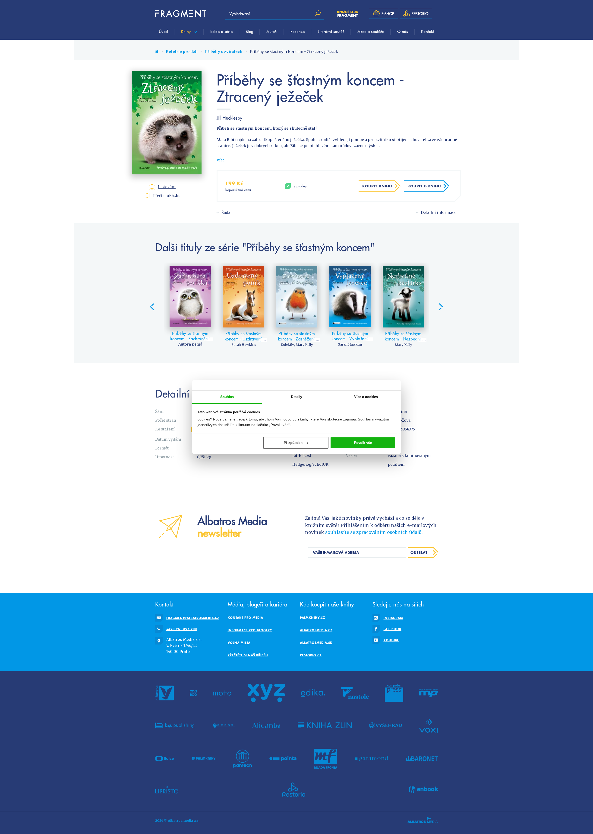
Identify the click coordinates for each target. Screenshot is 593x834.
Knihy (186, 31)
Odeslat (419, 552)
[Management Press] (428, 693)
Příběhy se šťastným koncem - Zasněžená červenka (297, 339)
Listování (167, 186)
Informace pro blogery (250, 630)
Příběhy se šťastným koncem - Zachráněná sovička (190, 338)
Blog (249, 31)
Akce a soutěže (370, 31)
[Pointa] (282, 759)
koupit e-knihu (424, 186)
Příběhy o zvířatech (224, 51)
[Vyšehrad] (385, 725)
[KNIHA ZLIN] (325, 725)
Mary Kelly (304, 345)
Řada (225, 212)
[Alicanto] (266, 725)
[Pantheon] (242, 759)
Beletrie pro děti (182, 51)
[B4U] (174, 725)
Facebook (392, 629)
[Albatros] (164, 693)
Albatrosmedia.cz (316, 630)
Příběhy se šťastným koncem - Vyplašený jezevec (350, 338)
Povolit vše (363, 443)
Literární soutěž (331, 31)
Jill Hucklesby (229, 118)
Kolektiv (287, 345)
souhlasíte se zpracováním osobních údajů (373, 532)
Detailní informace (438, 212)
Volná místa (239, 643)
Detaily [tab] (296, 397)
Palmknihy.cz (312, 618)
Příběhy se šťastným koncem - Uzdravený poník (244, 339)
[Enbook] (423, 790)
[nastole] (355, 693)
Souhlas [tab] (227, 397)
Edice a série (221, 31)
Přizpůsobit (293, 443)
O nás (402, 31)
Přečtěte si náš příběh (248, 655)
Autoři (271, 31)
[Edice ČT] (164, 759)
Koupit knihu (377, 186)
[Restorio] (293, 790)
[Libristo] (166, 790)
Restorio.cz (311, 655)
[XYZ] (266, 693)
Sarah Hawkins (243, 345)
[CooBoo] (193, 693)
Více (220, 160)
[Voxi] (428, 725)
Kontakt (427, 31)
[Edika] (313, 693)
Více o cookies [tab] (366, 397)
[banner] (180, 13)
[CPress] (223, 725)
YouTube (391, 640)
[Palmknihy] (204, 759)
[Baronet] (422, 759)
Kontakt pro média (245, 618)
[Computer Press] (394, 693)
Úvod (163, 31)
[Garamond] (371, 759)
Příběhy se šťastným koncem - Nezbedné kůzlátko (403, 339)
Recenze (297, 31)
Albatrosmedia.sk (316, 643)
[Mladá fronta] (325, 759)
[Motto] (222, 693)
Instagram (393, 618)
